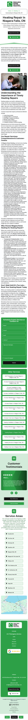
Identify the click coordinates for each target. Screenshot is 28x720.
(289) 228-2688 (14, 683)
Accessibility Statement (14, 710)
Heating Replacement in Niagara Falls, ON (14, 437)
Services (14, 641)
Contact (14, 646)
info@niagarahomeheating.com (14, 684)
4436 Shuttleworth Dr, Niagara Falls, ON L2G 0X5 (14, 677)
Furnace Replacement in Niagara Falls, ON (14, 408)
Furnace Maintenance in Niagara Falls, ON (14, 398)
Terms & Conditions (14, 708)
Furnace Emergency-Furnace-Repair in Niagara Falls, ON (14, 382)
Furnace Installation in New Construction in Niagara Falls (14, 388)
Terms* (11, 358)
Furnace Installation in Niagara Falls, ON (14, 393)
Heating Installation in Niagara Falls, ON (14, 422)
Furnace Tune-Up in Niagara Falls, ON (14, 418)
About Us (14, 643)
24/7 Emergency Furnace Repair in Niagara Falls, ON (14, 376)
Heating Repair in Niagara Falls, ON (14, 432)
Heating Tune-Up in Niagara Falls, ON (14, 447)
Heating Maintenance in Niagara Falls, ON (14, 427)
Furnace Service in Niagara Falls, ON (14, 413)
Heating (16, 10)
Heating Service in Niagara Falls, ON (14, 442)
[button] (21, 717)
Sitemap (14, 711)
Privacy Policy (14, 707)
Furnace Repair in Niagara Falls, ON (14, 403)
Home (9, 10)
